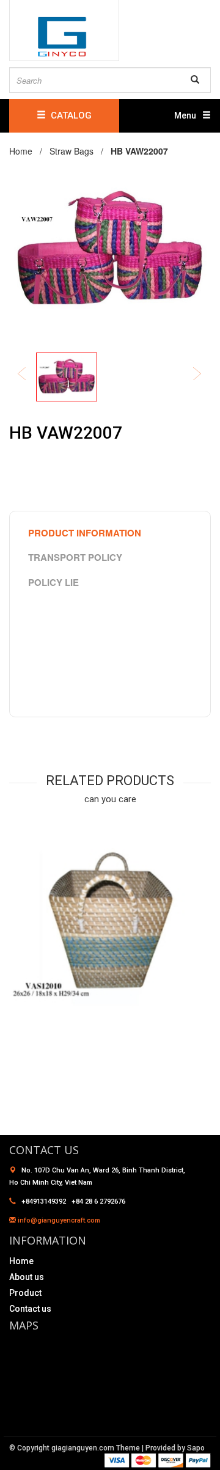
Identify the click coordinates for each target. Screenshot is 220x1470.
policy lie (53, 582)
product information (84, 532)
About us (26, 1277)
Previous (30, 374)
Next (205, 374)
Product (25, 1293)
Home (21, 1261)
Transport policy (75, 557)
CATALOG (69, 115)
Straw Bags (72, 151)
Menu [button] (185, 115)
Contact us (30, 1309)
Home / (28, 151)
